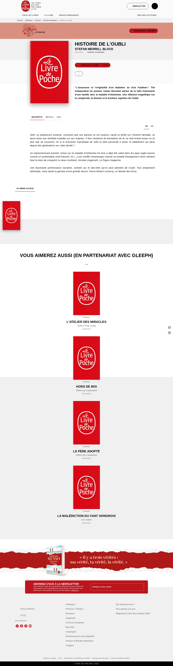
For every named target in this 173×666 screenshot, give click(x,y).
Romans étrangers (50, 20)
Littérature (28, 20)
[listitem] (17, 626)
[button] (138, 6)
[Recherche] (155, 6)
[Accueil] (25, 6)
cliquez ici (75, 590)
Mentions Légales (50, 658)
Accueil (19, 20)
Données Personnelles (100, 658)
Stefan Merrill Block (94, 49)
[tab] (17, 15)
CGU (60, 658)
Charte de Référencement (120, 658)
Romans (38, 20)
